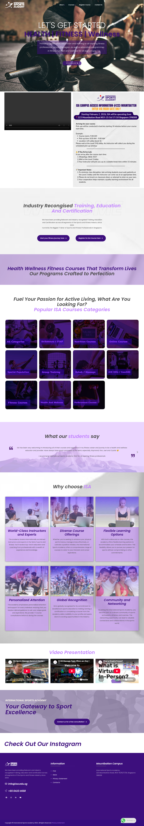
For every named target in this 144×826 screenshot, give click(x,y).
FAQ (54, 765)
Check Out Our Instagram (42, 738)
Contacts (56, 777)
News (55, 769)
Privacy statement (58, 817)
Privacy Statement (60, 773)
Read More (71, 63)
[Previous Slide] (6, 449)
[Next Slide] (137, 449)
